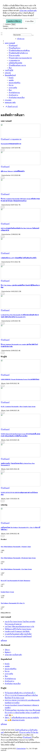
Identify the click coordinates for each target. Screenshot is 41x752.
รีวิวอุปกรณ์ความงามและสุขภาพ (20, 58)
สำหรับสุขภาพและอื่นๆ (17, 97)
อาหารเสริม (13, 87)
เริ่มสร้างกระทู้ (12, 106)
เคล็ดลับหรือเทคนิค (15, 63)
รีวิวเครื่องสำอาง (14, 48)
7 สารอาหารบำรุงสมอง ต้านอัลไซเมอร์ (18, 636)
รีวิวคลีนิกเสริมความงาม (17, 65)
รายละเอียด (29, 21)
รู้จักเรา (7, 650)
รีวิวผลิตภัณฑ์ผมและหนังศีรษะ (19, 50)
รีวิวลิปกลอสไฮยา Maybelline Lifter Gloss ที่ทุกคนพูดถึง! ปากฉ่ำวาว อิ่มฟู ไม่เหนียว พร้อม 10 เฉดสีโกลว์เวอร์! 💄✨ (22, 712)
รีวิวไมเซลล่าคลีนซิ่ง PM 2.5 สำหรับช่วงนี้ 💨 (20, 693)
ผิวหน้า (11, 78)
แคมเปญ (8, 73)
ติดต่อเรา (8, 652)
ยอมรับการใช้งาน (14, 21)
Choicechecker (21, 748)
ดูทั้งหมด (4, 640)
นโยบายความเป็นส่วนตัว (28, 10)
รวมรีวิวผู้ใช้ (9, 70)
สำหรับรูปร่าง (13, 95)
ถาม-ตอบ (8, 100)
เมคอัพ (11, 80)
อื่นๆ (10, 68)
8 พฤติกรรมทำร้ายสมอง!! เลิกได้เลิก (17, 631)
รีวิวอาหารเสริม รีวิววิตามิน (28, 732)
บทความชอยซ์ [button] (10, 43)
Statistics (5, 26)
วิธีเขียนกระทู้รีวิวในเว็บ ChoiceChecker (18, 629)
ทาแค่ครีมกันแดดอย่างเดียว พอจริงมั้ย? (18, 634)
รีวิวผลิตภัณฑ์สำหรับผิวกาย (18, 53)
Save (13, 24)
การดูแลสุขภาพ (14, 60)
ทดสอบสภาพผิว (10, 102)
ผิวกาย (11, 85)
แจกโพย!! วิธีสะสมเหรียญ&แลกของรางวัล (19, 626)
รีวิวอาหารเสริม (14, 55)
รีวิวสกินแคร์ (13, 45)
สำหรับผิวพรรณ (14, 92)
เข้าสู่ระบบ (20, 39)
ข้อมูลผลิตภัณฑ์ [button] (10, 75)
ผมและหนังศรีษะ (14, 83)
